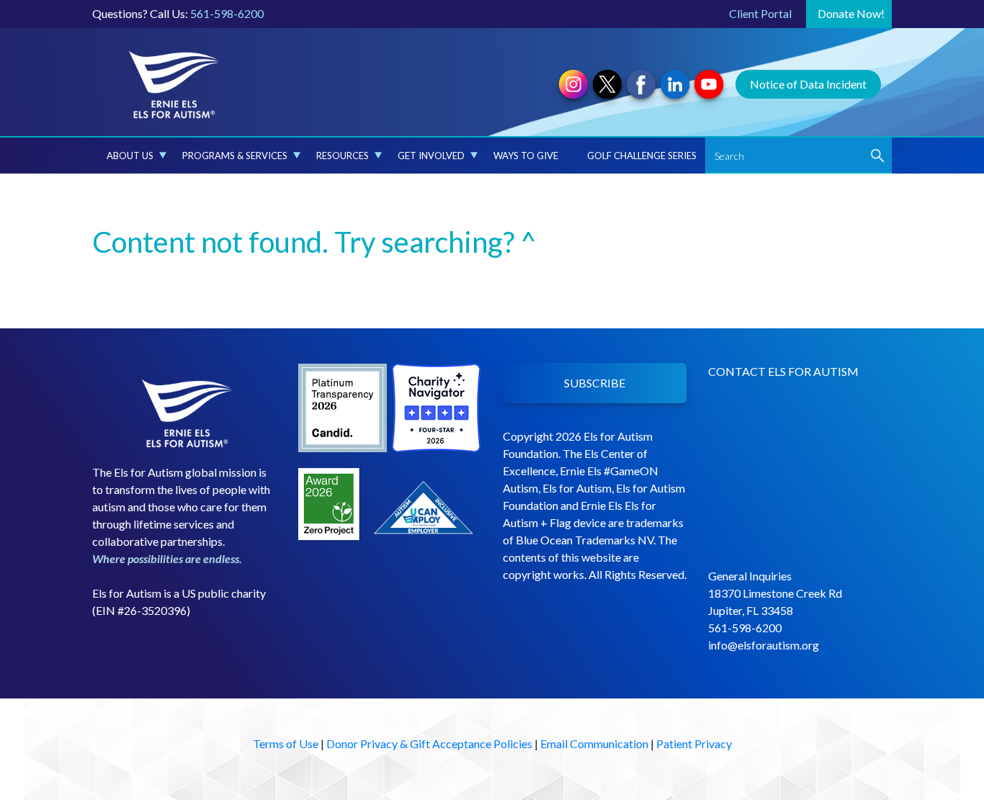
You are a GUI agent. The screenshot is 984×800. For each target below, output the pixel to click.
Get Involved (431, 155)
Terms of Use (285, 743)
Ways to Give (525, 155)
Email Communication (594, 743)
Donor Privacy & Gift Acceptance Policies (429, 743)
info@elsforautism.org (763, 645)
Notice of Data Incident (808, 84)
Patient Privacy (694, 743)
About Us (130, 155)
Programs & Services (234, 155)
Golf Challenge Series (642, 155)
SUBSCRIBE (594, 383)
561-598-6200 (227, 13)
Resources (342, 155)
